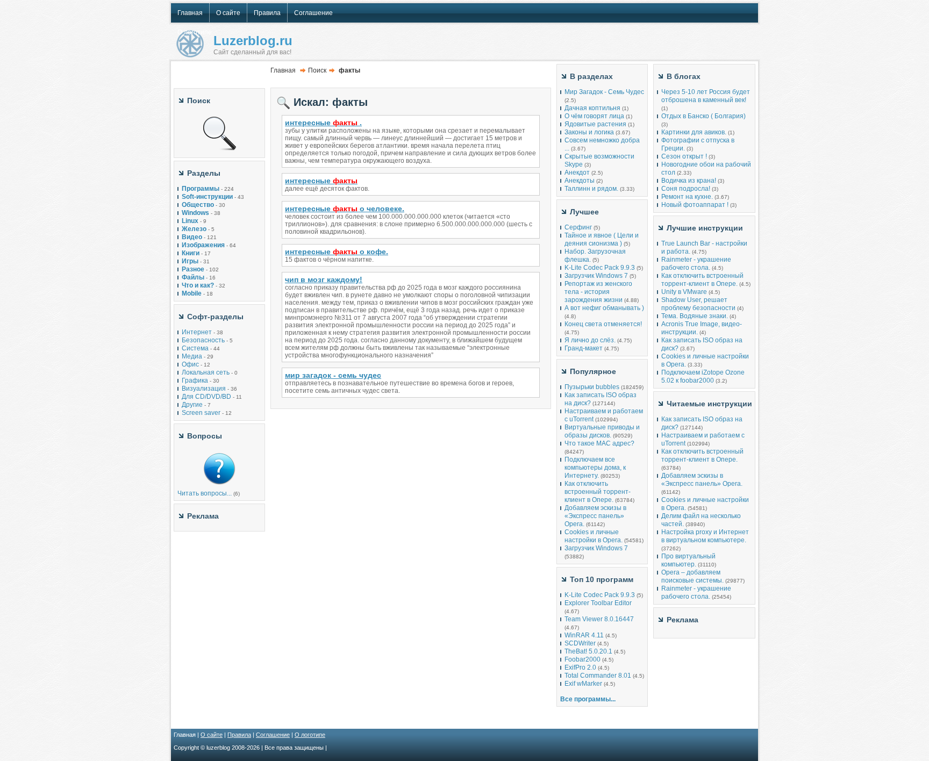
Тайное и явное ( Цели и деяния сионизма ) (601, 239)
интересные (321, 180)
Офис (190, 364)
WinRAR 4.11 (584, 635)
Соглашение (273, 734)
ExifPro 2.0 (580, 667)
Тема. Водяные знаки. (694, 316)
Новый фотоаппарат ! (694, 205)
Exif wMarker (583, 683)
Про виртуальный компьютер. (688, 560)
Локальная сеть (206, 372)
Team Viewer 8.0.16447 (599, 619)
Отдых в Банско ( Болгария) (703, 116)
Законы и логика (589, 132)
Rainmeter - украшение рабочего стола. (696, 263)
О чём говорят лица (594, 116)
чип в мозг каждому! (323, 279)
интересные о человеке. (344, 208)
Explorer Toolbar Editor (598, 603)
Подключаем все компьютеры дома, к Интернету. (595, 467)
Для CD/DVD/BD (206, 396)
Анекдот (577, 172)
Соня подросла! (685, 188)
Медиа (192, 356)
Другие (192, 404)
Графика (195, 380)
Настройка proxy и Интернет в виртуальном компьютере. (705, 536)
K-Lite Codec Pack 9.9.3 (599, 267)
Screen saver (201, 413)
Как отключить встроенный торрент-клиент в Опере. (597, 492)
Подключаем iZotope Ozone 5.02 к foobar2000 (703, 376)
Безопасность (203, 340)
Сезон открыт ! (684, 156)
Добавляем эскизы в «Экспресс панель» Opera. (595, 516)
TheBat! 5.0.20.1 (589, 651)
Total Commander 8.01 (597, 675)
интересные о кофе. (336, 251)
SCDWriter (580, 643)
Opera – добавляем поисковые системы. (692, 576)
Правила (239, 734)
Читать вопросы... (204, 493)
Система (195, 348)
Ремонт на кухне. (687, 196)
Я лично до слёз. (590, 340)
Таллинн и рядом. (591, 188)
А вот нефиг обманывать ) (604, 308)
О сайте (212, 734)
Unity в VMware (685, 292)
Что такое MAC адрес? (599, 443)
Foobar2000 (582, 659)
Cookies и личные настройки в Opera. (593, 536)
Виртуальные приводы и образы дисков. (602, 431)
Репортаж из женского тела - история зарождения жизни (598, 292)
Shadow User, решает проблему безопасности (698, 304)
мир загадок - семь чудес (333, 375)
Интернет (197, 332)
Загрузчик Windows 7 (596, 275)
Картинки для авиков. (693, 132)
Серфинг (578, 227)
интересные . (323, 122)
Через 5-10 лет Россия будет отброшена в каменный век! (705, 96)
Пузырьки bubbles (591, 387)
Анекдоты (579, 180)
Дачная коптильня (592, 108)
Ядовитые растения (595, 124)
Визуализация (204, 388)
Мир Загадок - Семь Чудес (604, 92)
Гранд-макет (583, 348)
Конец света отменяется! (603, 324)
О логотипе (310, 734)
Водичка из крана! (688, 180)
